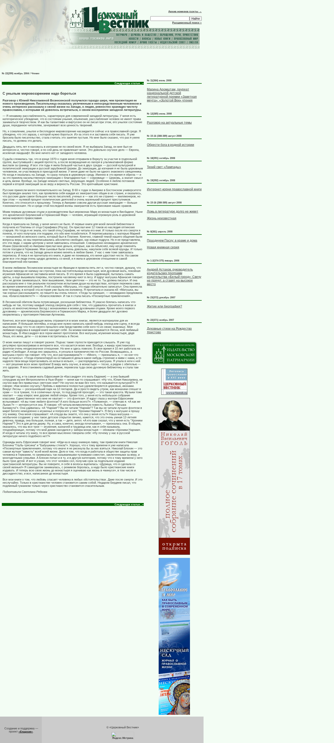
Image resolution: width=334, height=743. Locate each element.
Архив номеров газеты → (185, 11)
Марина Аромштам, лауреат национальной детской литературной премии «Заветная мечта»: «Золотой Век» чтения (172, 95)
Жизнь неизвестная (161, 218)
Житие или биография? (164, 306)
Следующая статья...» (129, 83)
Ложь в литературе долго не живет (172, 211)
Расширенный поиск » (187, 22)
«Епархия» (26, 731)
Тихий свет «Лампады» (164, 167)
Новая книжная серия (163, 247)
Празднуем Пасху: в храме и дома (172, 240)
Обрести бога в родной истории (170, 145)
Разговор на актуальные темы (169, 122)
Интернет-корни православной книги (174, 189)
